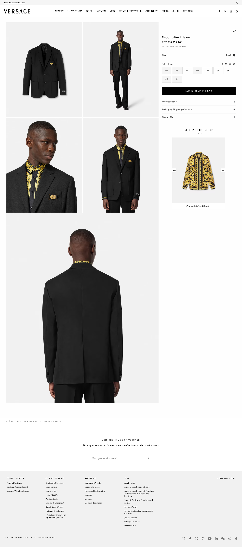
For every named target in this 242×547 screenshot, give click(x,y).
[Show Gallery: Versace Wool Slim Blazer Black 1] (44, 69)
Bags (89, 11)
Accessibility (130, 525)
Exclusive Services (54, 482)
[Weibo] (229, 539)
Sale (175, 11)
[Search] (219, 11)
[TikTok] (236, 539)
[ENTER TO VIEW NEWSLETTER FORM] (148, 458)
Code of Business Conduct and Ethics (138, 501)
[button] (236, 11)
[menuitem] (59, 11)
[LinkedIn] (216, 539)
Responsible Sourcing (95, 491)
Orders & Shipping (55, 502)
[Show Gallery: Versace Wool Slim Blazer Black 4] (121, 165)
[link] (6, 421)
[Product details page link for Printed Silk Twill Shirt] (198, 170)
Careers (88, 494)
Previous (174, 170)
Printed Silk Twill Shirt (197, 206)
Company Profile (93, 482)
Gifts (165, 11)
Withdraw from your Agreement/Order (56, 516)
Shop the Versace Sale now (14, 2)
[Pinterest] (203, 539)
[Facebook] (190, 539)
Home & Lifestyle (130, 11)
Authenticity (52, 498)
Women (101, 11)
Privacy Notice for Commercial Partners (138, 512)
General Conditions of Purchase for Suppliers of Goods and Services (139, 494)
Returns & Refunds (55, 510)
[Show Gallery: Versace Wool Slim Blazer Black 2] (121, 69)
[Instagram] (183, 539)
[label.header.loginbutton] (230, 11)
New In (59, 11)
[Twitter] (197, 539)
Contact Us (51, 491)
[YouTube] (210, 539)
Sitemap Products (93, 502)
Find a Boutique (14, 482)
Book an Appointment (17, 486)
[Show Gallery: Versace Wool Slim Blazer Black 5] (82, 308)
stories (188, 11)
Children (151, 11)
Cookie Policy (130, 517)
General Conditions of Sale (136, 486)
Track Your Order (54, 507)
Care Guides (51, 486)
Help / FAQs (51, 494)
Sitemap (89, 498)
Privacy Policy (130, 507)
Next (223, 170)
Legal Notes (129, 482)
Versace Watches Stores (18, 491)
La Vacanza (74, 11)
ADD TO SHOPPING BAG (198, 91)
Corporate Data (92, 486)
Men (112, 11)
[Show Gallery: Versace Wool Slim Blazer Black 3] (44, 165)
